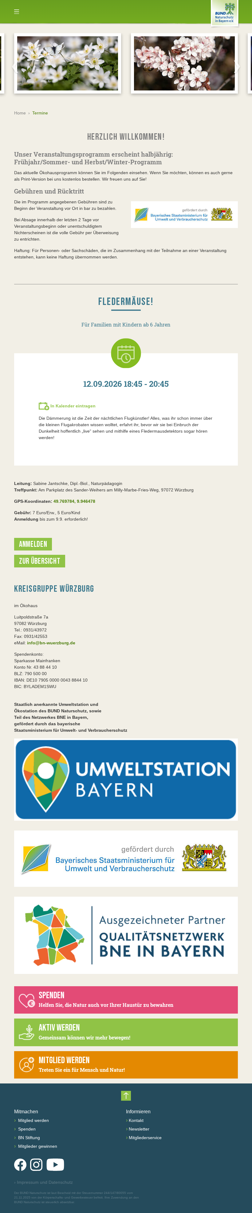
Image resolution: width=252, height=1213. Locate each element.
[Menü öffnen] (17, 12)
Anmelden (33, 544)
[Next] (237, 66)
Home (20, 112)
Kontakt (136, 1120)
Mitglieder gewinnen (37, 1146)
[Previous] (15, 66)
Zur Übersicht (39, 561)
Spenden (26, 1129)
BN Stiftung (28, 1137)
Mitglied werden (33, 1120)
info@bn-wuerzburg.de (51, 642)
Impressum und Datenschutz (43, 1182)
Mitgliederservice (145, 1137)
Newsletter (139, 1129)
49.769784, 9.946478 (74, 501)
